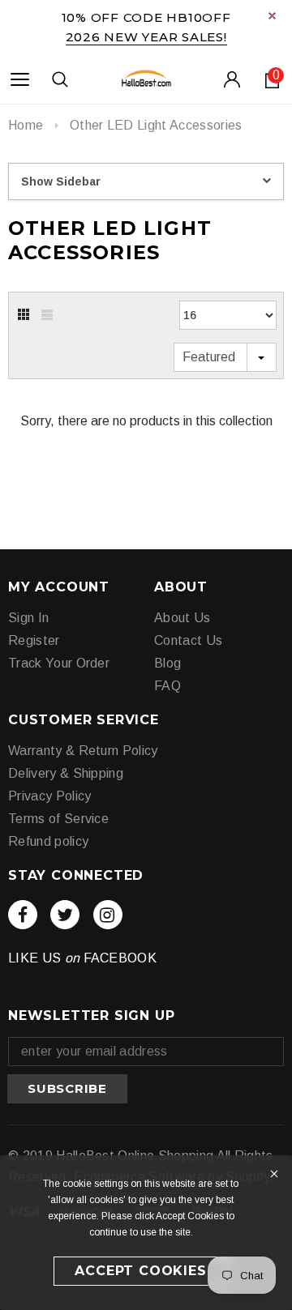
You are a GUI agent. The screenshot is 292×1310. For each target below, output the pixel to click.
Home (25, 125)
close (272, 15)
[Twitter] (64, 914)
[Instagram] (107, 914)
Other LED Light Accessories (156, 125)
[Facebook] (22, 914)
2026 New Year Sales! (146, 37)
